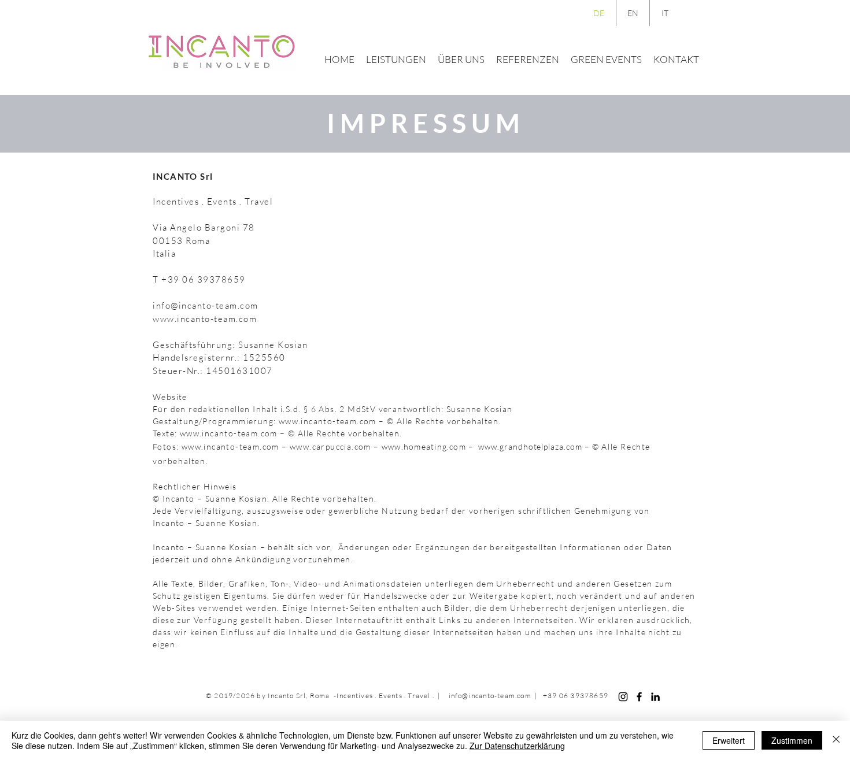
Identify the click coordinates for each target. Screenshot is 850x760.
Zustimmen (791, 740)
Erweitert (728, 740)
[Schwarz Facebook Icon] (639, 697)
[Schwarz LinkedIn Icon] (655, 697)
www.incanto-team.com (205, 318)
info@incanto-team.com (205, 305)
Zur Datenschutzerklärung (517, 745)
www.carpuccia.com (330, 446)
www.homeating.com (424, 446)
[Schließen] (836, 740)
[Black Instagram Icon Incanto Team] (623, 697)
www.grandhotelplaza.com (530, 446)
